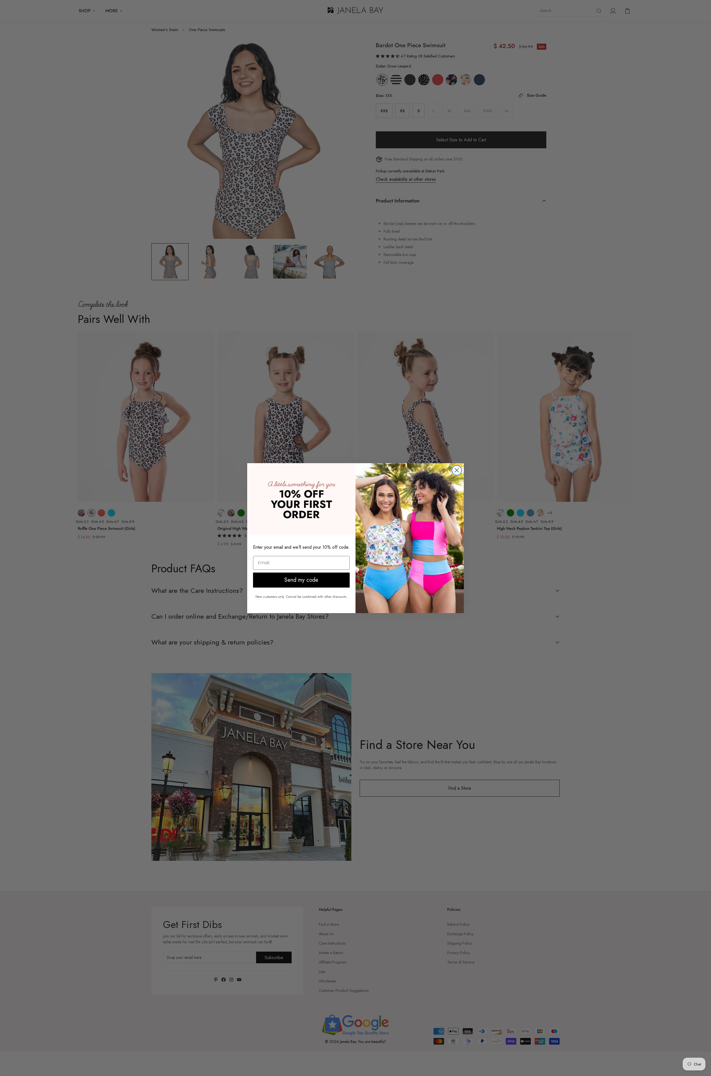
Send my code (301, 580)
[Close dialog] (457, 470)
